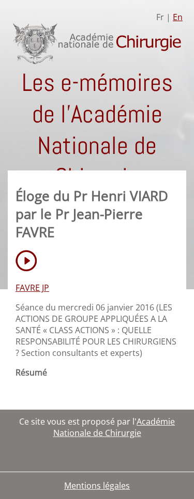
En (178, 17)
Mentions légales (97, 485)
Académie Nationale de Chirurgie (114, 427)
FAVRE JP (32, 287)
